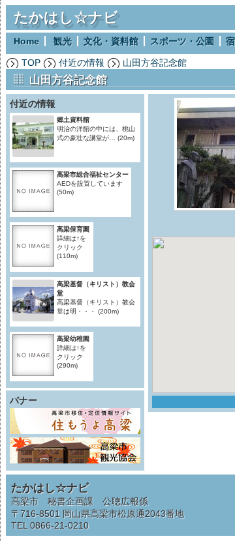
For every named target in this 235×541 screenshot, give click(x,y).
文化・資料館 (111, 41)
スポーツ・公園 (182, 41)
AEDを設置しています (93, 183)
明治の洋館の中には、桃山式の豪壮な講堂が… (96, 128)
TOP (31, 62)
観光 (63, 41)
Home (26, 41)
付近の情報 (81, 62)
